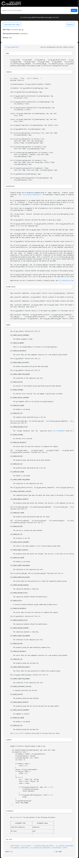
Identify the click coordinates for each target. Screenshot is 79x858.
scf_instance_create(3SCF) (32, 194)
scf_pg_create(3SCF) (12, 47)
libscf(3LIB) (14, 846)
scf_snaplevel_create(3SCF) (19, 847)
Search (74, 10)
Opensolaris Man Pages (12, 24)
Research (70, 24)
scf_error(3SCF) (18, 733)
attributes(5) (18, 817)
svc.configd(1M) (58, 431)
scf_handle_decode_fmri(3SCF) (43, 846)
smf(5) (41, 237)
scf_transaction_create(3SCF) (69, 280)
